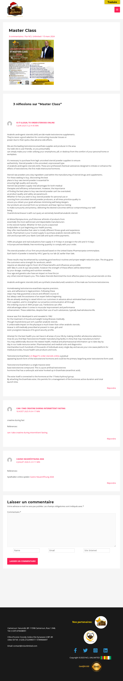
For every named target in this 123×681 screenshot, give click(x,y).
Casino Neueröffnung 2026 (30, 459)
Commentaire (14, 512)
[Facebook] (75, 650)
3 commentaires (16, 36)
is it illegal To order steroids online (35, 122)
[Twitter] (85, 650)
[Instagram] (95, 650)
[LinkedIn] (105, 650)
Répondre (111, 388)
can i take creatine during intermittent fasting (40, 408)
